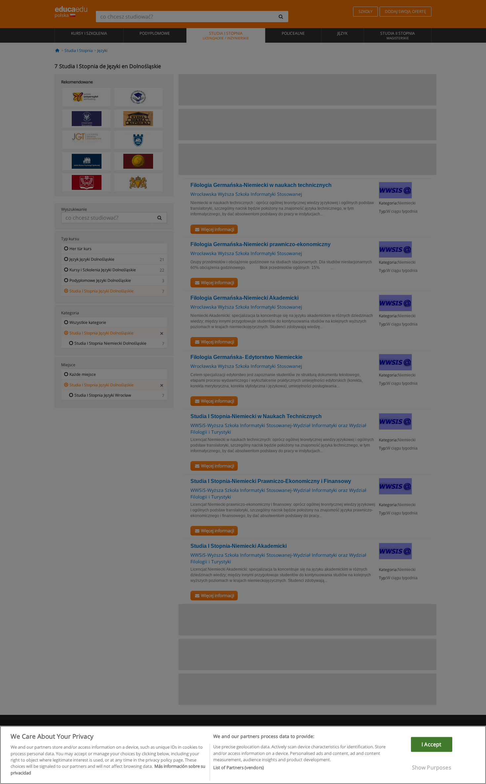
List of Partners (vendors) (238, 768)
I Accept (431, 744)
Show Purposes (431, 767)
